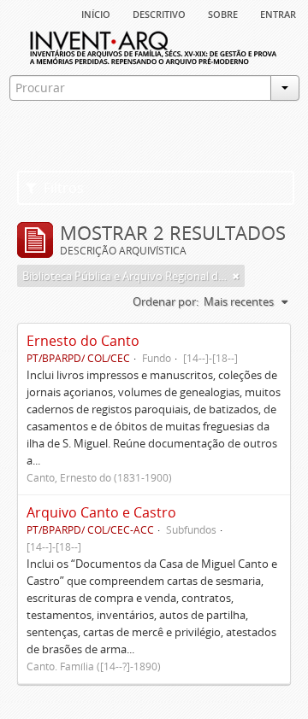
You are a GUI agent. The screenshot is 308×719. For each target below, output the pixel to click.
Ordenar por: (165, 301)
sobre (223, 12)
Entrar (278, 12)
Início (95, 12)
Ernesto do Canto (83, 340)
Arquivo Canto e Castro (101, 512)
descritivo (159, 12)
